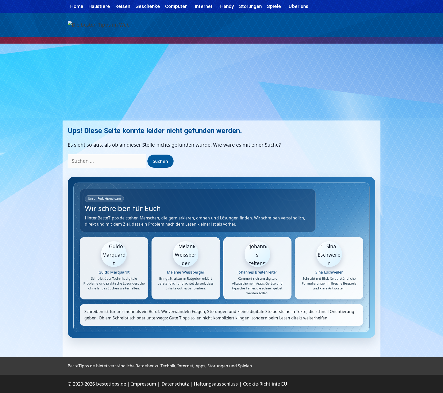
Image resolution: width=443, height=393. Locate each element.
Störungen (250, 6)
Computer (176, 6)
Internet (203, 6)
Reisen (122, 6)
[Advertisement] (221, 82)
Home (76, 6)
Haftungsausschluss (216, 384)
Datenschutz (175, 384)
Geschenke (147, 6)
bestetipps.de (111, 384)
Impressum (143, 384)
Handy (227, 6)
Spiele (274, 6)
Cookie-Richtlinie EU (265, 384)
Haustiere (99, 6)
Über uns (298, 6)
